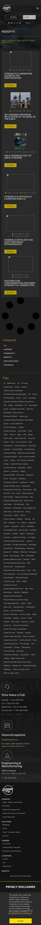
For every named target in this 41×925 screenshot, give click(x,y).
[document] (20, 462)
